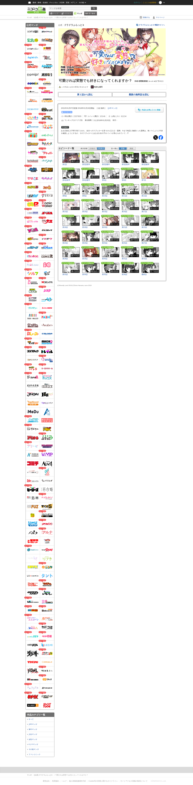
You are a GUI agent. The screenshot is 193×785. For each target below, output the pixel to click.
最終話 (144, 274)
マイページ (160, 17)
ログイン (137, 2)
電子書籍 (91, 13)
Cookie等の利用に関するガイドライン (103, 781)
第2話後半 (106, 164)
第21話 (124, 227)
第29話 (85, 259)
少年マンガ (33, 724)
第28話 (65, 259)
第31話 (124, 259)
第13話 (65, 212)
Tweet (155, 137)
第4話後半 (86, 180)
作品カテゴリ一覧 (36, 714)
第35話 (104, 274)
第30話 (104, 259)
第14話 (85, 212)
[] (112, 108)
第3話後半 (145, 164)
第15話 (104, 212)
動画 (34, 2)
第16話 (124, 212)
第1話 (64, 164)
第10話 (104, 196)
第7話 (144, 180)
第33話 (65, 274)
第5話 (104, 180)
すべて (31, 719)
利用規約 (55, 781)
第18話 (65, 227)
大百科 (61, 2)
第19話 (85, 227)
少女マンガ (33, 734)
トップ (55, 13)
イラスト (67, 13)
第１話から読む (85, 94)
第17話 (144, 212)
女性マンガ (33, 739)
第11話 (124, 196)
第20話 (104, 227)
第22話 (144, 227)
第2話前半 (86, 164)
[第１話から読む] (112, 75)
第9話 (84, 196)
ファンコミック (34, 754)
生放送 (45, 2)
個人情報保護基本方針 (77, 781)
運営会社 (46, 781)
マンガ (79, 13)
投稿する (146, 17)
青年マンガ (33, 729)
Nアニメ (74, 2)
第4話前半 (66, 180)
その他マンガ (34, 749)
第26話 (124, 243)
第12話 (144, 196)
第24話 (85, 243)
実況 (67, 2)
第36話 (124, 274)
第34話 (85, 274)
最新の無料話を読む (139, 94)
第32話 (144, 259)
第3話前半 (126, 164)
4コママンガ (33, 744)
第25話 (104, 243)
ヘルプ (64, 781)
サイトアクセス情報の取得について (134, 781)
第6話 (124, 180)
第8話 (64, 196)
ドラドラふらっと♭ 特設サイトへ (152, 25)
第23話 (65, 243)
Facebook (161, 137)
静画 (39, 2)
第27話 (144, 243)
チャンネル (53, 2)
